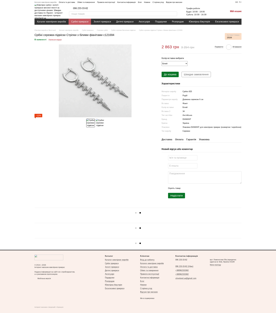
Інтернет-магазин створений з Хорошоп (48, 307)
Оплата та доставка (67, 2)
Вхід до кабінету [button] (147, 260)
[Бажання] (211, 11)
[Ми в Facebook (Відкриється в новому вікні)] (186, 2)
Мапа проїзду (215, 265)
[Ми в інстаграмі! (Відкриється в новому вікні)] (193, 2)
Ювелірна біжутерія (199, 21)
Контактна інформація (126, 2)
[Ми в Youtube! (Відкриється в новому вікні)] (190, 2)
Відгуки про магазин (174, 2)
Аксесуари (144, 21)
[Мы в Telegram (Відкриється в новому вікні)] (196, 2)
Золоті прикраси (102, 21)
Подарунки (161, 21)
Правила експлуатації (106, 2)
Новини (147, 2)
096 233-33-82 (80, 8)
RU (240, 2)
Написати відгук (55, 40)
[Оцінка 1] (185, 188)
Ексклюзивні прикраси (227, 21)
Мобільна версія (44, 279)
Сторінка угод (158, 2)
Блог (140, 2)
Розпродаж (178, 21)
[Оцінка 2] (190, 188)
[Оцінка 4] (199, 188)
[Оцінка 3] (194, 188)
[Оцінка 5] (203, 188)
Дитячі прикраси (125, 21)
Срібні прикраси (79, 21)
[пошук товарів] (174, 13)
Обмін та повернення (86, 2)
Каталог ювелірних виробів (45, 2)
